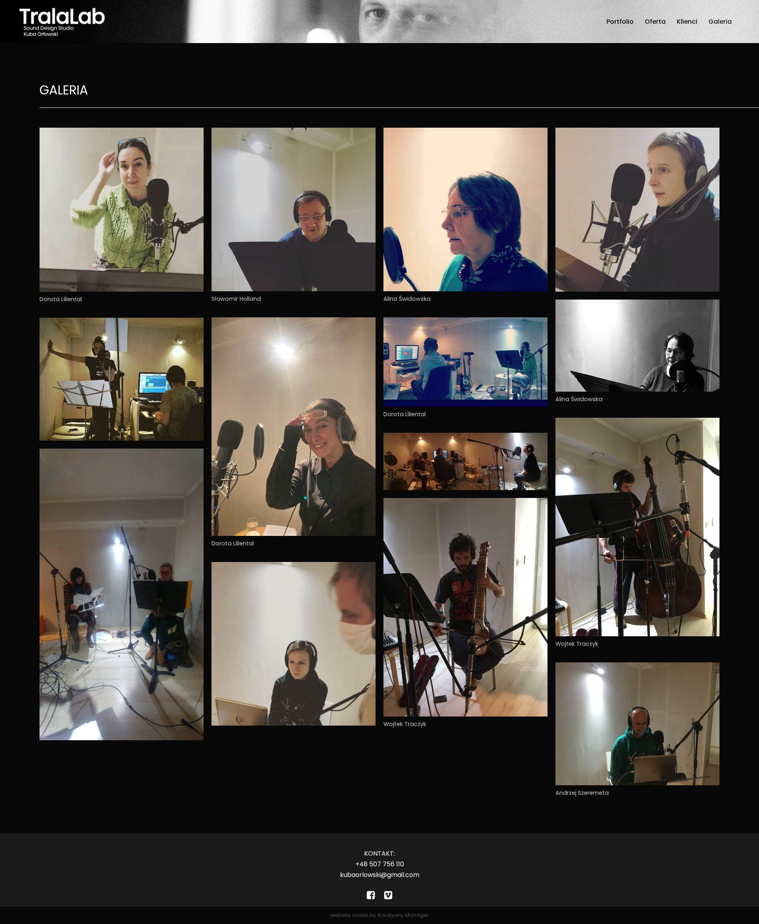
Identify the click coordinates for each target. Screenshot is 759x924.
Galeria (720, 21)
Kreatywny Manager (403, 915)
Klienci (687, 21)
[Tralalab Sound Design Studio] (62, 21)
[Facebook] (371, 895)
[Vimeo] (388, 895)
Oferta (655, 21)
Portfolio (620, 21)
